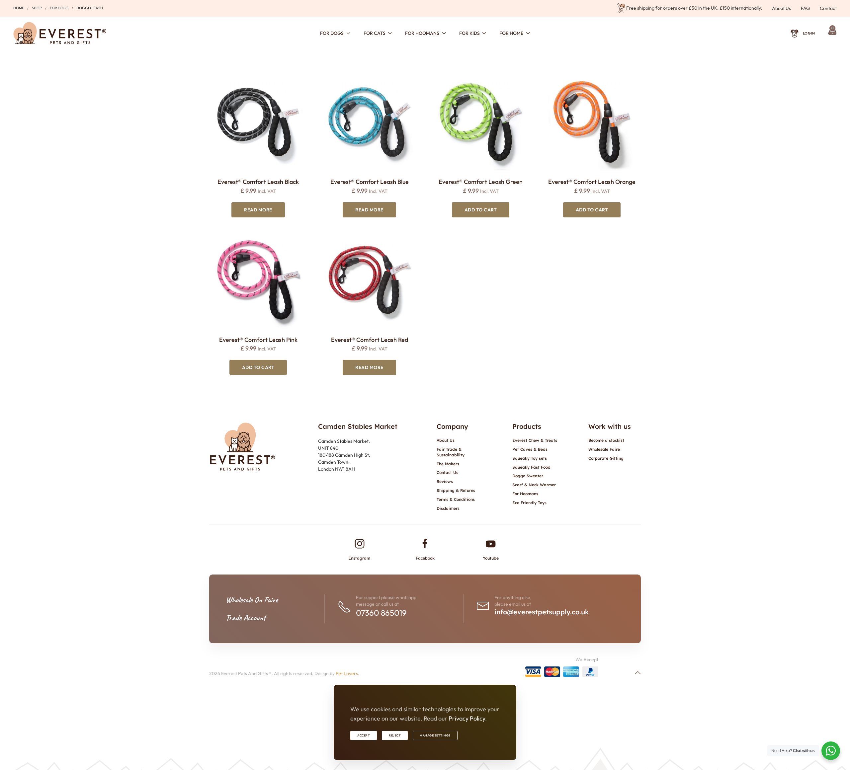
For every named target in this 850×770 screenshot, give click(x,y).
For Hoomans (525, 493)
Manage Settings (435, 735)
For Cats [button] (374, 33)
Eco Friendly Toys (529, 502)
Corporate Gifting (606, 458)
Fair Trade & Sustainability (451, 452)
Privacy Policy (467, 718)
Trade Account (246, 618)
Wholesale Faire (604, 449)
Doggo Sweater (527, 475)
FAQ (805, 8)
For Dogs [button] (332, 33)
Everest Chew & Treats (534, 440)
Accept (363, 735)
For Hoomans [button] (422, 33)
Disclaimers (448, 508)
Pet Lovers (347, 673)
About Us (781, 8)
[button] (638, 672)
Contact (828, 8)
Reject (395, 735)
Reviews (445, 481)
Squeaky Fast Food (531, 467)
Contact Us (447, 472)
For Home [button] (511, 33)
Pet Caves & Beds (530, 449)
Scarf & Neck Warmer (534, 484)
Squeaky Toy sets (529, 458)
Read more (258, 210)
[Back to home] (59, 33)
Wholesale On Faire (252, 600)
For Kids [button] (469, 33)
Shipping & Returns (456, 490)
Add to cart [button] (481, 210)
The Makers (448, 463)
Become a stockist (606, 440)
